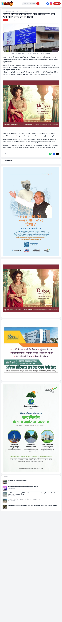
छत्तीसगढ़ (9, 11)
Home (4, 11)
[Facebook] (47, 3)
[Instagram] (51, 3)
